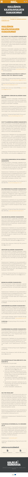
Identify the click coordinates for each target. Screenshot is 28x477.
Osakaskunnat (5, 19)
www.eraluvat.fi (13, 438)
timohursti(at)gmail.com (15, 182)
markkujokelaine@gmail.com (18, 80)
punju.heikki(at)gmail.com (16, 115)
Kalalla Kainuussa (6, 17)
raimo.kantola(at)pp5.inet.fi (10, 84)
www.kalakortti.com (20, 318)
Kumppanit (15, 17)
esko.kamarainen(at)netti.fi (16, 210)
